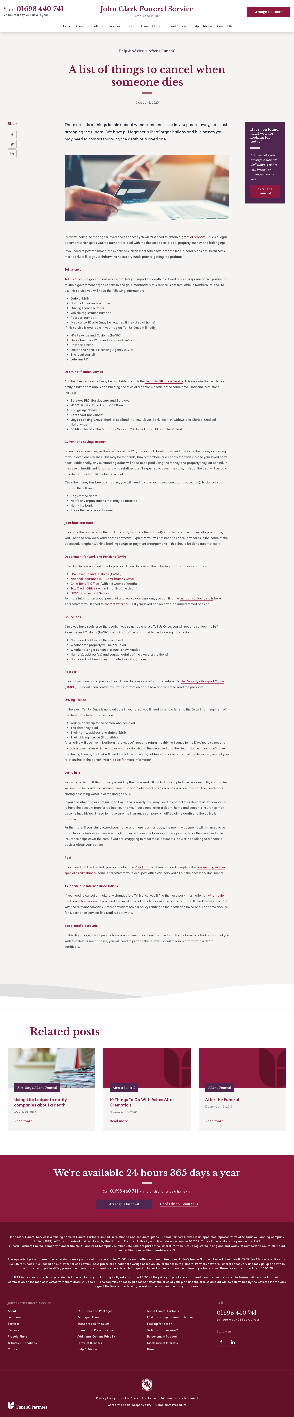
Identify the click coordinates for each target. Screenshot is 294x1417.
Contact (13, 1349)
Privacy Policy (106, 1398)
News (150, 1349)
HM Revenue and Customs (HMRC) (96, 574)
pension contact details (196, 598)
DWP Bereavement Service (90, 593)
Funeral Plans (150, 26)
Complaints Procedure (170, 1404)
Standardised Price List (93, 1323)
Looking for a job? (159, 1323)
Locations (96, 26)
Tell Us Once (74, 279)
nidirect (115, 759)
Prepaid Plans (17, 1336)
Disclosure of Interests (162, 1343)
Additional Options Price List (97, 1336)
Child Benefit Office (85, 583)
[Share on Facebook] (12, 134)
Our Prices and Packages (94, 1311)
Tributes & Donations (22, 1343)
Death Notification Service (164, 381)
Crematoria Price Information (97, 1330)
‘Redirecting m (207, 867)
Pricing (130, 26)
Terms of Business (89, 1343)
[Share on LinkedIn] (12, 153)
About (80, 26)
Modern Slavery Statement (179, 1398)
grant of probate (193, 236)
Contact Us (224, 26)
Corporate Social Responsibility (129, 1404)
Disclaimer (149, 1398)
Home (66, 26)
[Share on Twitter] (12, 144)
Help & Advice (202, 26)
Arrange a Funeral (265, 191)
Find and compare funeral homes (170, 1317)
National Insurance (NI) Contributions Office (103, 578)
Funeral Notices (176, 26)
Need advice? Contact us (179, 1204)
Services (114, 26)
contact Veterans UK (118, 603)
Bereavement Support (162, 1336)
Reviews (13, 1330)
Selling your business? (162, 1330)
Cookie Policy (129, 1398)
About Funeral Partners (163, 1311)
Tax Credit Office (83, 588)
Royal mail (142, 867)
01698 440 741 (40, 9)
